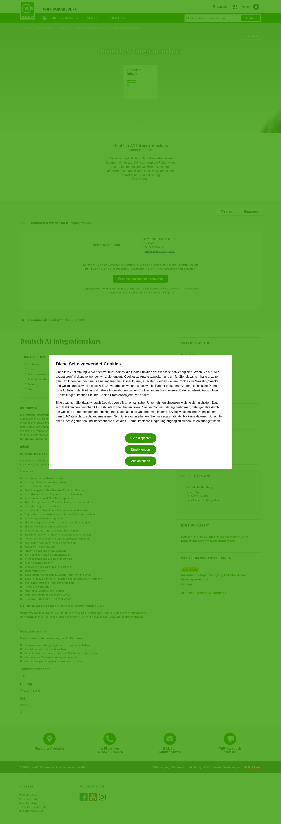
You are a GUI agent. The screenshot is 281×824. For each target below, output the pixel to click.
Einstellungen (140, 449)
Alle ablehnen (140, 461)
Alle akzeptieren (141, 438)
